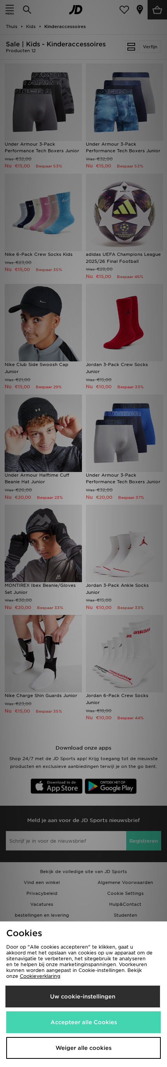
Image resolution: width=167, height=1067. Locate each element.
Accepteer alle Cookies (83, 1022)
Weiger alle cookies (83, 1048)
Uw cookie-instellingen (82, 996)
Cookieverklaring (40, 976)
